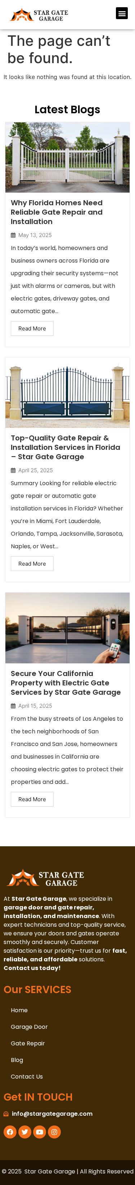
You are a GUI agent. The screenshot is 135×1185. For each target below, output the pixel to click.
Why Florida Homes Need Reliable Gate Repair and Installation (57, 212)
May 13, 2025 (35, 235)
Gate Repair (28, 1043)
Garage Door (29, 1027)
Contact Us (27, 1076)
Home (19, 1010)
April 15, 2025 (35, 705)
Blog (17, 1060)
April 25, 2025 (35, 470)
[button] (122, 13)
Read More (32, 328)
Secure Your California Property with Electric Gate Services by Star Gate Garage (66, 682)
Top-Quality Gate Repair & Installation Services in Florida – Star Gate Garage (65, 447)
